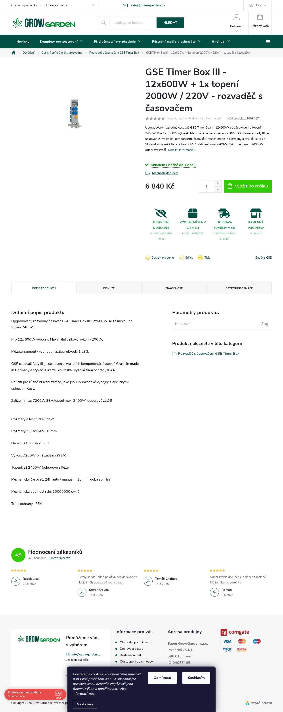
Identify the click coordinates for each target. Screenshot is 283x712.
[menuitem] (23, 42)
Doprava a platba (56, 5)
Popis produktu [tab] (44, 288)
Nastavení (85, 704)
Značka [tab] (174, 288)
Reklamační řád (130, 655)
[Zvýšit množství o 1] (217, 183)
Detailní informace (180, 150)
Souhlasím (196, 677)
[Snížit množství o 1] (217, 189)
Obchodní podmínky (24, 5)
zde (91, 693)
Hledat (170, 22)
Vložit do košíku (251, 186)
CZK (259, 5)
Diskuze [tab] (109, 288)
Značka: (264, 258)
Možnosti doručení (165, 173)
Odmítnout (162, 677)
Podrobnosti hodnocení (204, 119)
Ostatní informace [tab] (239, 288)
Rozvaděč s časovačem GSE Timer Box (208, 353)
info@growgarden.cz (86, 654)
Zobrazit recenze (59, 558)
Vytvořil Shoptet (261, 703)
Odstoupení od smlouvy (136, 661)
